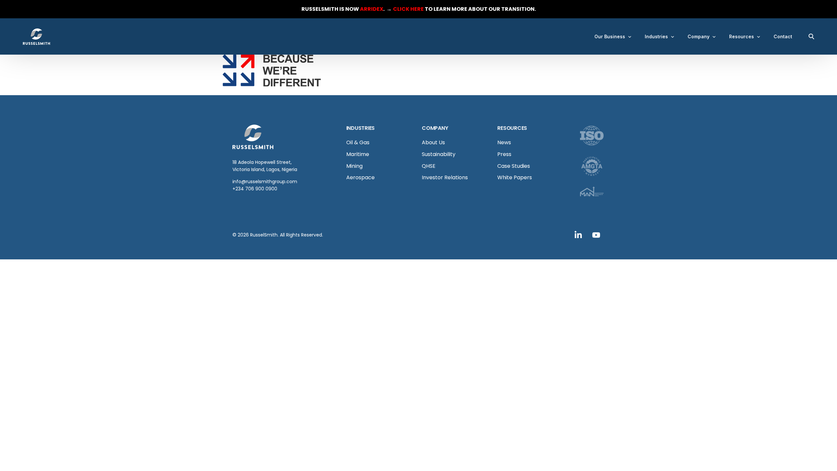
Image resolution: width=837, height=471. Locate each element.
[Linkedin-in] (578, 235)
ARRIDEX (371, 9)
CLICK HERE (408, 9)
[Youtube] (596, 235)
